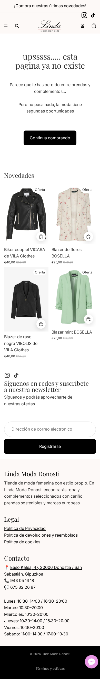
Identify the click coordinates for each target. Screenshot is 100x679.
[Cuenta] (82, 25)
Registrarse (50, 446)
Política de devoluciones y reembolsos (41, 535)
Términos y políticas (50, 668)
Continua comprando (50, 137)
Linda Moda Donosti (56, 654)
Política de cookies (22, 541)
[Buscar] (17, 25)
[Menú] (6, 26)
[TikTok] (93, 15)
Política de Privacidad (25, 528)
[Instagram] (84, 15)
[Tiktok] (16, 375)
